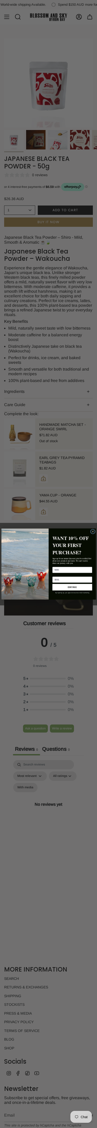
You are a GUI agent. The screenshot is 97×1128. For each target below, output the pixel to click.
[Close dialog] (93, 531)
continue (72, 587)
